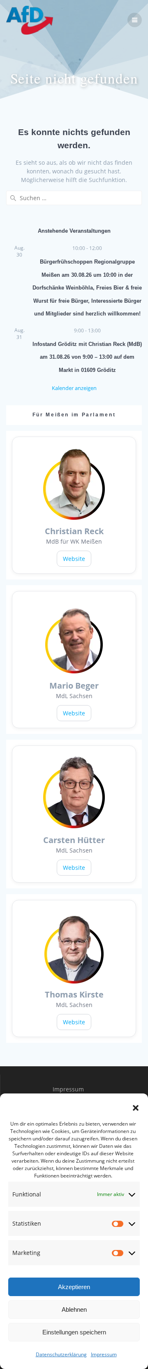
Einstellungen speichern (74, 1332)
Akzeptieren (74, 1286)
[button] (136, 1108)
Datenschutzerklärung (61, 1354)
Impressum (104, 1354)
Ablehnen (74, 1309)
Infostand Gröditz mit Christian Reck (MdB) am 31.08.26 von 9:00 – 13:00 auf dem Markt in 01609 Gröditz (87, 357)
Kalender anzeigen (74, 388)
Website (74, 559)
